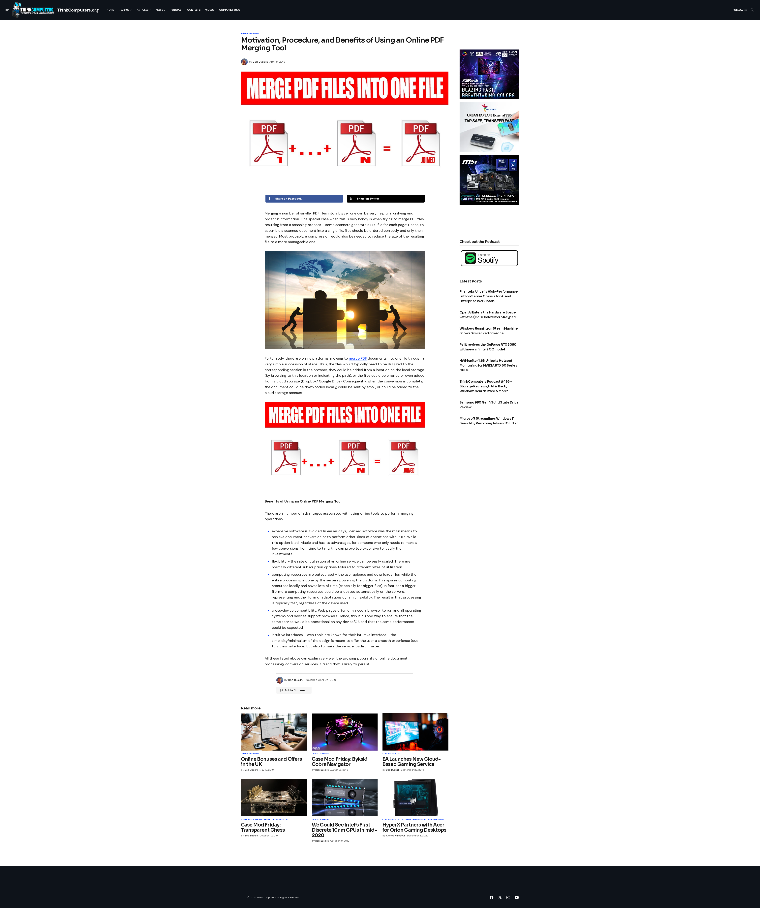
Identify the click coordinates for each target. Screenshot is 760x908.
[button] (7, 10)
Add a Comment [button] (296, 690)
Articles (247, 820)
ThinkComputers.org (78, 10)
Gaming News (419, 820)
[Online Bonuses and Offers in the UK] (274, 732)
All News (406, 820)
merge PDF (358, 358)
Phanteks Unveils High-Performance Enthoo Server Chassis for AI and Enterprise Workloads (489, 296)
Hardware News (436, 820)
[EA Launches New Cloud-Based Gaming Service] (415, 732)
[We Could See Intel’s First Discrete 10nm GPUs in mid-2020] (345, 797)
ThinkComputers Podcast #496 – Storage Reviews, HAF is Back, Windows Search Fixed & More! (486, 386)
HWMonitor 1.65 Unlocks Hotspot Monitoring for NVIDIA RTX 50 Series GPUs (488, 365)
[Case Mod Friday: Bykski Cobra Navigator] (345, 732)
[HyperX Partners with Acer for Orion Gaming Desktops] (415, 797)
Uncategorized (250, 34)
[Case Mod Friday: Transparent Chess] (274, 797)
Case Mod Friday (261, 820)
